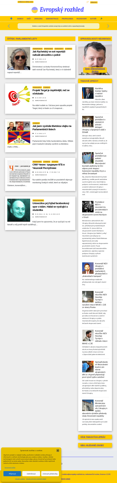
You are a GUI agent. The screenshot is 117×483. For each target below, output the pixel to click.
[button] (58, 450)
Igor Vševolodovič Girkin (95, 70)
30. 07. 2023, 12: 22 (40, 59)
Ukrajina (38, 19)
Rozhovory (82, 19)
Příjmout (12, 474)
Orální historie (38, 200)
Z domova (68, 48)
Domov (20, 19)
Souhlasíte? (59, 48)
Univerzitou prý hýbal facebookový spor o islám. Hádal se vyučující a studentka (50, 206)
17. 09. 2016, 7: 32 (54, 172)
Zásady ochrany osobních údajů (36, 479)
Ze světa (55, 161)
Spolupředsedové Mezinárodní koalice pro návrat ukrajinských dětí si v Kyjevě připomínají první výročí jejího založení (95, 369)
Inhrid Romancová (41, 62)
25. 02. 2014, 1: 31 (40, 214)
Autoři (93, 19)
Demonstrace (52, 19)
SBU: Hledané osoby (92, 445)
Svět (29, 19)
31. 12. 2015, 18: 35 (54, 214)
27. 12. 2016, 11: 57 (40, 133)
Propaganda (67, 19)
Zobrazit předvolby (50, 474)
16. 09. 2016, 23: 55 (40, 172)
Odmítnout (31, 474)
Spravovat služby (10, 468)
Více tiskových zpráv (92, 437)
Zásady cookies (20, 479)
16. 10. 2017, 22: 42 (40, 97)
